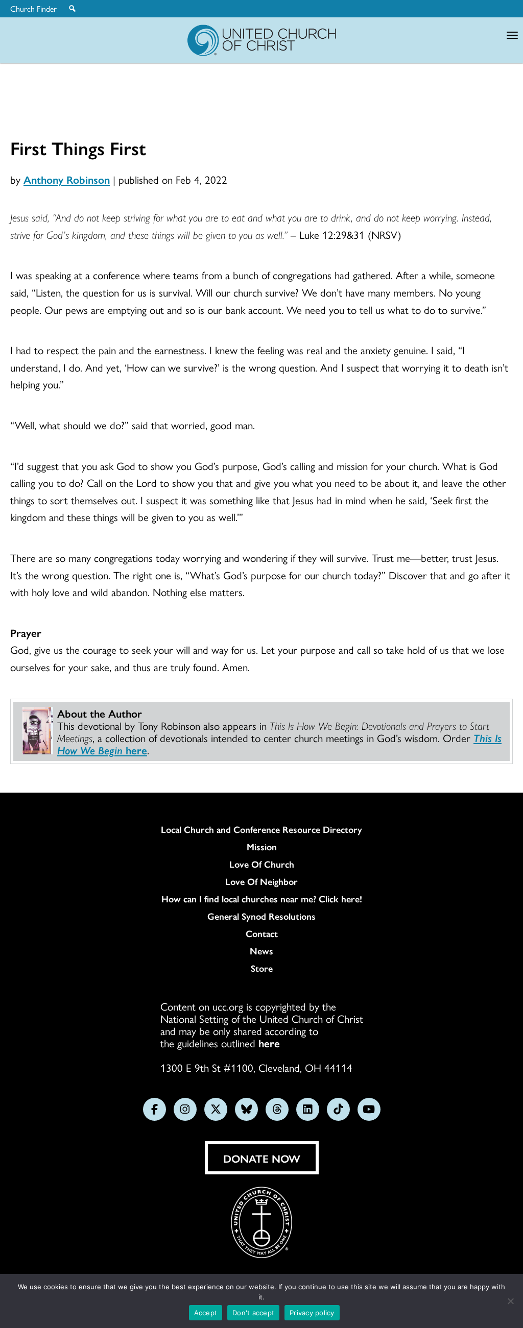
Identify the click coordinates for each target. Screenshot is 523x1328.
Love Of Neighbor (261, 881)
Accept (206, 1313)
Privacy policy (312, 1313)
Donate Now (261, 1158)
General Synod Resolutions (261, 916)
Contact (262, 933)
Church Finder (33, 9)
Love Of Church (261, 864)
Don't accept (253, 1313)
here (269, 1042)
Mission (262, 847)
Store (262, 968)
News (261, 951)
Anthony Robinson (66, 179)
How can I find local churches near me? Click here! (261, 899)
